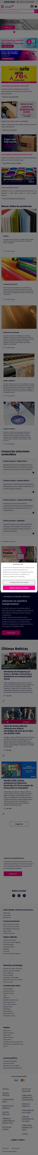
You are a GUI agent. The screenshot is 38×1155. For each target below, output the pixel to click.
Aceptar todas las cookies (19, 588)
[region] (19, 577)
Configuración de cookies (19, 582)
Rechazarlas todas (18, 564)
